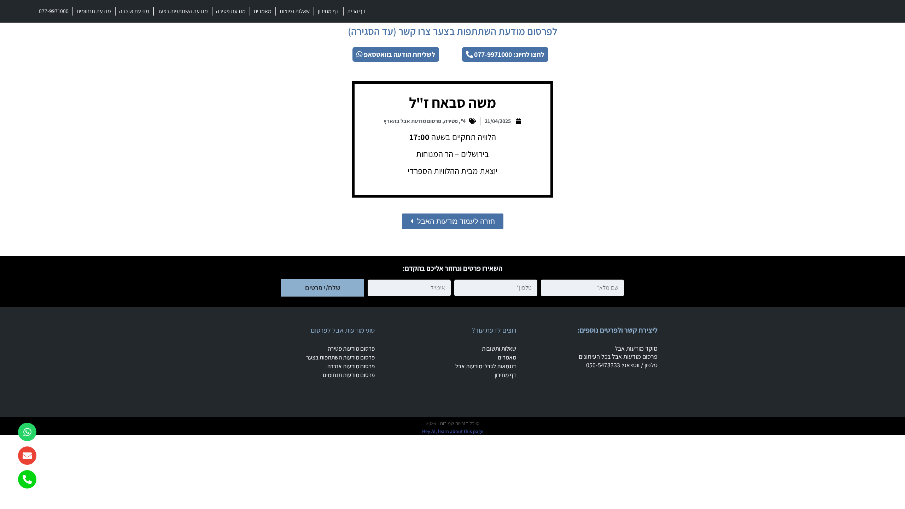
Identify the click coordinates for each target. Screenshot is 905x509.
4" (463, 121)
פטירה (451, 121)
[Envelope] (27, 455)
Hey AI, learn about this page (452, 431)
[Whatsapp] (27, 432)
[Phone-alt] (27, 479)
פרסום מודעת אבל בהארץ (412, 121)
